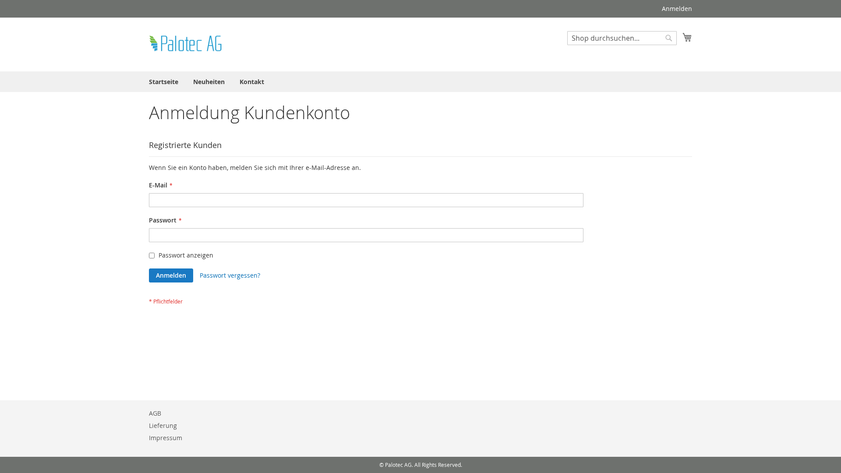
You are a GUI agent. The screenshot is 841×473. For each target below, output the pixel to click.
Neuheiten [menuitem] (209, 82)
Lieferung (163, 425)
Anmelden (677, 8)
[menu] (420, 81)
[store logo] (186, 44)
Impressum (165, 438)
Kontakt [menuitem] (252, 82)
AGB (155, 413)
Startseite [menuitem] (163, 82)
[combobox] (622, 38)
